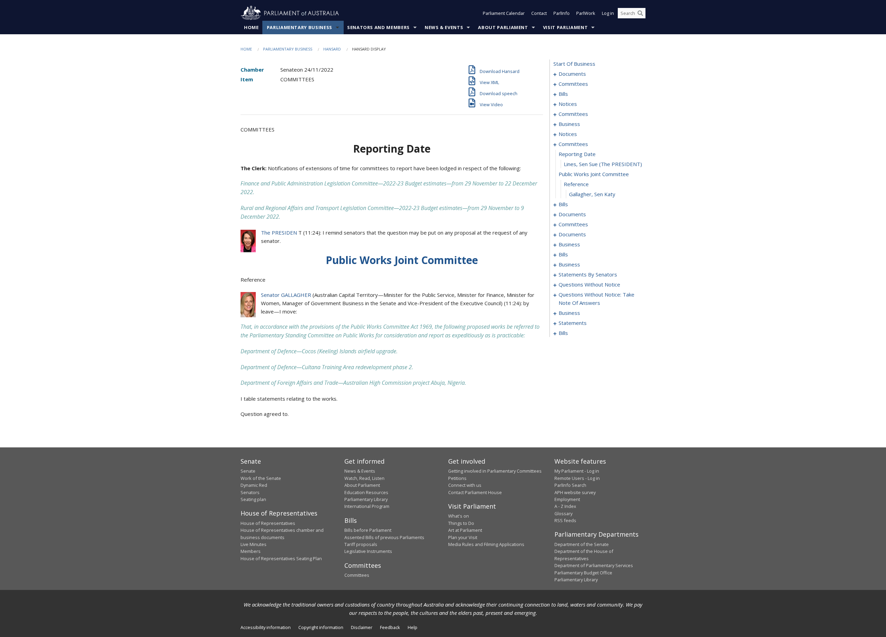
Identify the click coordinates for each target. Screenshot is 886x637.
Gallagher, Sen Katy (592, 194)
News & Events (444, 27)
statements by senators (588, 274)
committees (573, 83)
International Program (366, 506)
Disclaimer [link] (361, 627)
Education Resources (366, 492)
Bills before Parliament (367, 530)
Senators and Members (378, 27)
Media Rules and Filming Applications (486, 544)
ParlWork (585, 13)
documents (572, 73)
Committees (356, 575)
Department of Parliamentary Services (593, 565)
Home (251, 27)
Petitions (457, 478)
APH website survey (575, 492)
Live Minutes (253, 544)
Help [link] (412, 627)
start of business (574, 63)
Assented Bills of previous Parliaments (384, 537)
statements (573, 322)
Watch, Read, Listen (364, 478)
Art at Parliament (465, 530)
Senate (248, 471)
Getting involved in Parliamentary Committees (495, 471)
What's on (458, 516)
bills (563, 93)
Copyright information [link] (320, 627)
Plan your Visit (462, 537)
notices (568, 103)
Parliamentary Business (299, 27)
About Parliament (503, 27)
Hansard (332, 49)
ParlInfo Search (570, 485)
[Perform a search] (640, 13)
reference (576, 184)
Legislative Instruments (368, 551)
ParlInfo (561, 13)
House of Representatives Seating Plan (281, 558)
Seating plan (253, 499)
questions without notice (589, 284)
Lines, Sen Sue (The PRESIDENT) (603, 164)
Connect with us (464, 485)
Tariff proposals (360, 544)
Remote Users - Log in (577, 478)
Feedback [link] (390, 627)
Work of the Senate (261, 478)
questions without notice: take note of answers (596, 298)
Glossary (563, 513)
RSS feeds (565, 520)
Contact (539, 13)
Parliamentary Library (366, 499)
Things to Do (461, 523)
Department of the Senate (581, 544)
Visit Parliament (565, 27)
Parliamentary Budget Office (583, 573)
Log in (608, 13)
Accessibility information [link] (266, 627)
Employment (567, 499)
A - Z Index (565, 506)
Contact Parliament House (475, 492)
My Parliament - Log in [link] (576, 471)
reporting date (577, 154)
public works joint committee (594, 174)
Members (251, 551)
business (569, 123)
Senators (250, 492)
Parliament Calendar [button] (504, 13)
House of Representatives (268, 523)
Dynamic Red (254, 485)
